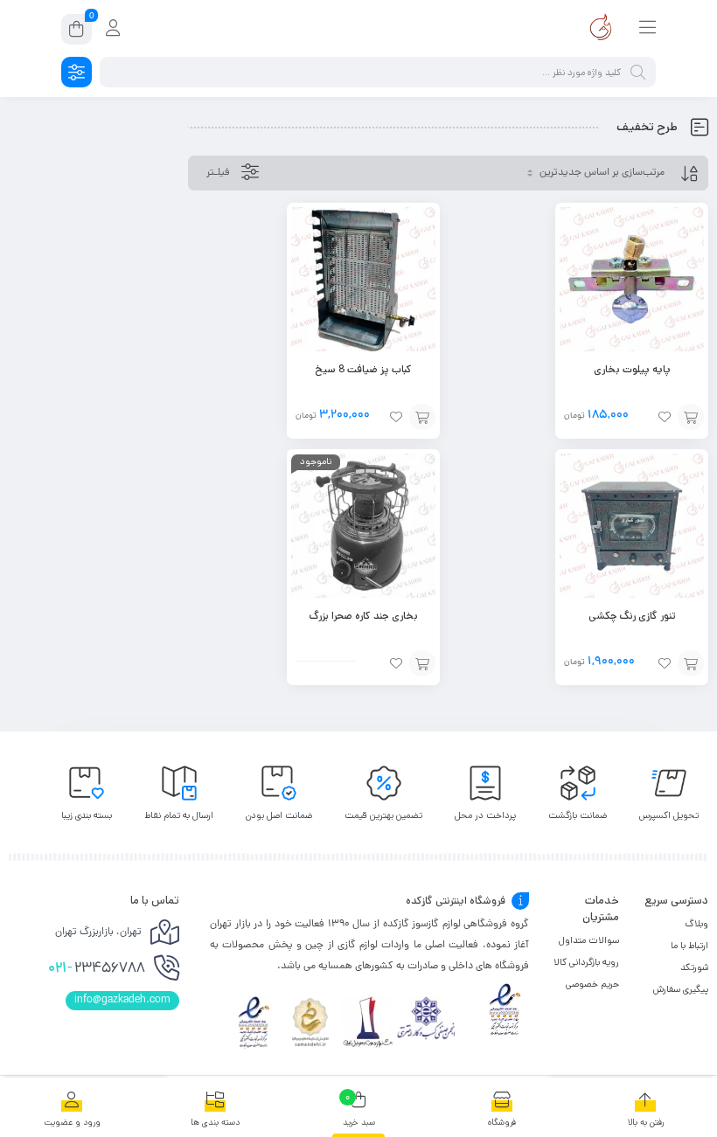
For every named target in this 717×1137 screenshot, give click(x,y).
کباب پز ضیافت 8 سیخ (363, 369)
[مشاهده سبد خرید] (76, 32)
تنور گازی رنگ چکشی (632, 615)
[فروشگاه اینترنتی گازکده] (600, 29)
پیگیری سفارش (680, 989)
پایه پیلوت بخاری (632, 369)
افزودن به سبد (691, 417)
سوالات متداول (589, 940)
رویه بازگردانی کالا (586, 962)
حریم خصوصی (592, 984)
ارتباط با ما (689, 946)
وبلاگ (696, 924)
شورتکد (694, 967)
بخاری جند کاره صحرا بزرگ (363, 615)
